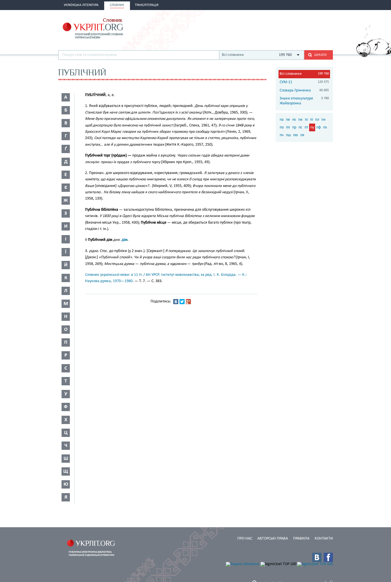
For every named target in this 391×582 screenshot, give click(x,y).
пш (288, 135)
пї (311, 120)
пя (302, 135)
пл (317, 120)
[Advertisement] (266, 27)
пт (306, 127)
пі (306, 120)
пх (325, 127)
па (282, 120)
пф (318, 127)
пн (323, 120)
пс (300, 127)
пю (295, 135)
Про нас (244, 538)
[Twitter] (182, 301)
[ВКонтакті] (175, 301)
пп (288, 127)
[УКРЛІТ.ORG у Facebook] (328, 557)
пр (294, 127)
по (282, 127)
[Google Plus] (188, 301)
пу (312, 127)
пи (300, 120)
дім (124, 240)
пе (288, 120)
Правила (301, 538)
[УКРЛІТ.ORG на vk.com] (316, 557)
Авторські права (272, 538)
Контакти (324, 538)
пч (282, 135)
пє (294, 120)
